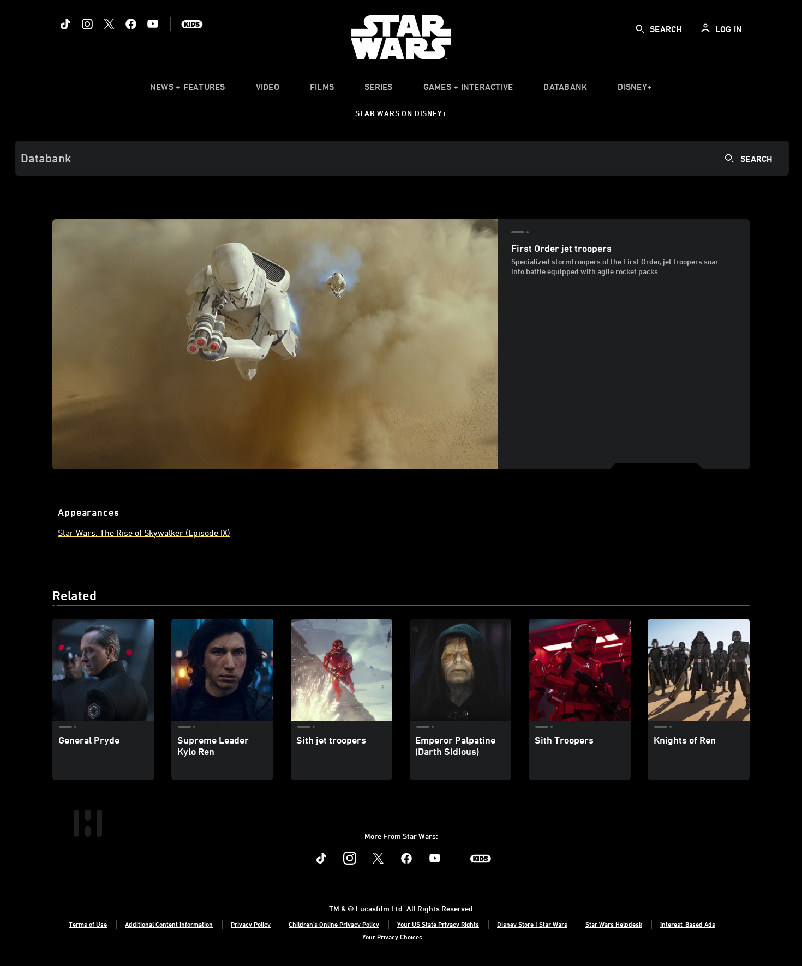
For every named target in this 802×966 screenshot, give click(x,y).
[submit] (640, 29)
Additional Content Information (169, 924)
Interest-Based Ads (687, 924)
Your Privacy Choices (392, 936)
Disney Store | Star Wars (532, 924)
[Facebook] (130, 24)
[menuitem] (268, 89)
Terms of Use (88, 924)
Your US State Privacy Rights (438, 924)
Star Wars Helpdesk (613, 924)
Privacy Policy (251, 924)
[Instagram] (87, 24)
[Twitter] (109, 24)
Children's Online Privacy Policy (334, 924)
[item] (188, 89)
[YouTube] (152, 24)
